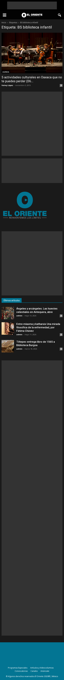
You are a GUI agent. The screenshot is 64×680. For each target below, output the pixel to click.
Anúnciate (45, 671)
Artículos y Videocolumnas (42, 667)
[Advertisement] (32, 5)
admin (19, 315)
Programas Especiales (17, 667)
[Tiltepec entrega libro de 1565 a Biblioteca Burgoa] (8, 346)
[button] (59, 15)
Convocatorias (21, 671)
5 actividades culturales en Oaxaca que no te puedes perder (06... (32, 79)
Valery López (7, 85)
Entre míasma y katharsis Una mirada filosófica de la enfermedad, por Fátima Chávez (38, 327)
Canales (34, 671)
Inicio (4, 22)
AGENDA (5, 72)
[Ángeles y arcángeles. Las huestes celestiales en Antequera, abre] (8, 313)
